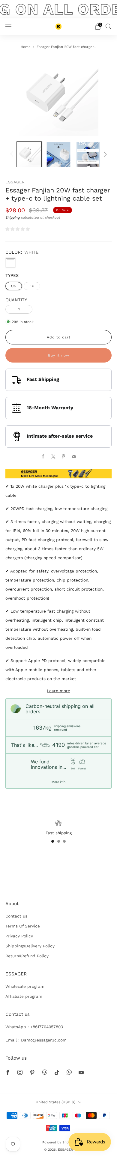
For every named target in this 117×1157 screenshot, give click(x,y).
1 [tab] (52, 841)
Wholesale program (24, 986)
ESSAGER (15, 182)
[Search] (109, 26)
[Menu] (8, 27)
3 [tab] (64, 841)
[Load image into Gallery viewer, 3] (87, 154)
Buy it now (58, 355)
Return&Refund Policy (27, 955)
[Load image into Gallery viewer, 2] (58, 154)
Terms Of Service (22, 926)
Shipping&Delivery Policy (30, 945)
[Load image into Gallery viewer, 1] (29, 154)
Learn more (58, 690)
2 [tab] (58, 841)
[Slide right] (104, 154)
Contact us (16, 916)
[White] (10, 262)
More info (58, 782)
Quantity (16, 300)
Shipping (12, 217)
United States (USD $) (55, 1102)
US (13, 286)
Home (26, 47)
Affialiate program (23, 996)
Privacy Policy (19, 936)
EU (31, 286)
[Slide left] (12, 154)
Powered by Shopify (58, 1142)
